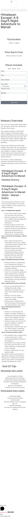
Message (3, 93)
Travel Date (4, 84)
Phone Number (5, 79)
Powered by (3, 512)
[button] (14, 10)
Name (2, 71)
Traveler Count (5, 88)
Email (2, 75)
